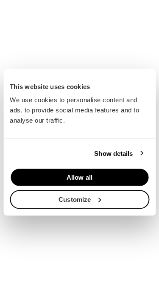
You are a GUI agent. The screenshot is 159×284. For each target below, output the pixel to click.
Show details (113, 153)
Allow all (79, 177)
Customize (75, 199)
